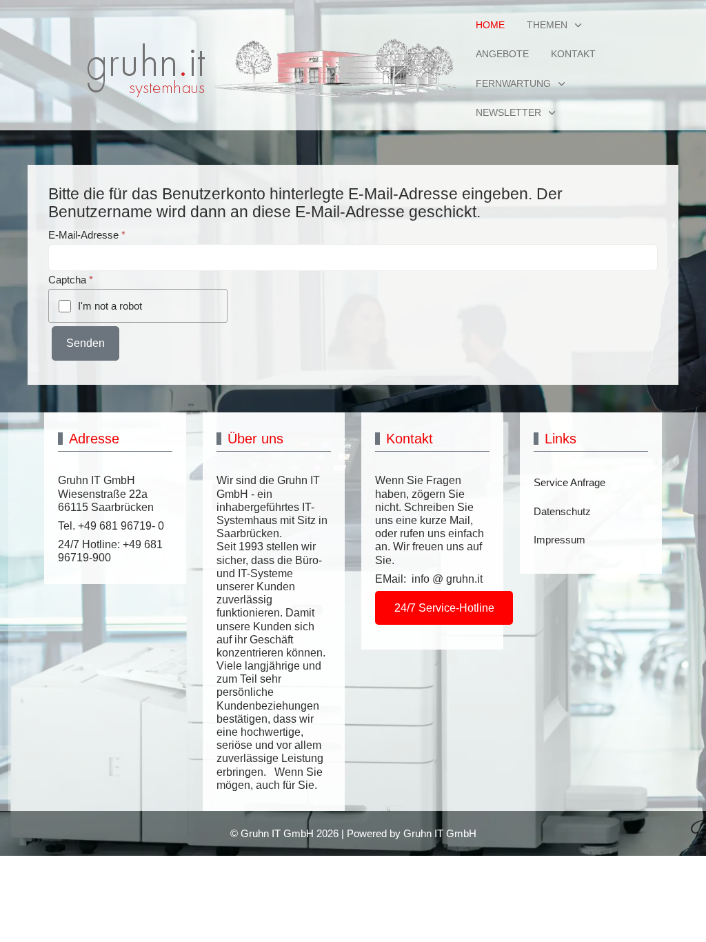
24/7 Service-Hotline (444, 608)
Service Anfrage (569, 482)
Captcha (70, 279)
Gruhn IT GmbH (439, 833)
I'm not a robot (110, 306)
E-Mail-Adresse (86, 235)
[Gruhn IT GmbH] (258, 69)
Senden (85, 343)
